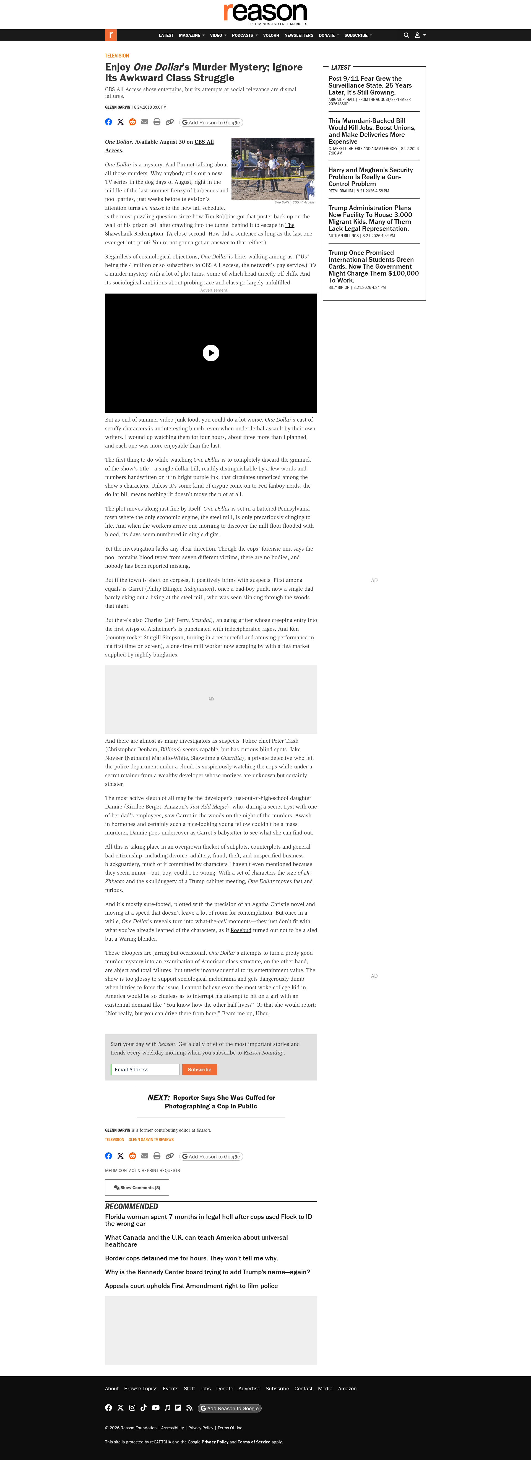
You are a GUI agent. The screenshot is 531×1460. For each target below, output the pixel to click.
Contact (304, 1388)
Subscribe (357, 35)
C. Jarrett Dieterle (346, 148)
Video (216, 35)
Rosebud (241, 930)
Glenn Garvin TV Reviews (151, 1139)
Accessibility (172, 1427)
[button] (420, 35)
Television (117, 55)
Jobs (206, 1388)
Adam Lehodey (384, 148)
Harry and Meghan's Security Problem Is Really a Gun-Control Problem (371, 177)
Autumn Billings (344, 235)
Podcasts (243, 35)
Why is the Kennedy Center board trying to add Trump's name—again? (207, 1272)
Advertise (249, 1388)
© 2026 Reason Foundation (131, 1427)
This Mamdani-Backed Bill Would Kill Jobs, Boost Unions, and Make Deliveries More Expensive (372, 131)
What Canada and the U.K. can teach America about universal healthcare (196, 1241)
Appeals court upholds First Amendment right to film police (191, 1285)
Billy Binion (339, 287)
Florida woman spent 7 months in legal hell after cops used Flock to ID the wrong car (208, 1220)
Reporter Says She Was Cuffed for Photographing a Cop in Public (211, 1101)
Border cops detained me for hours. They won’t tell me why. (191, 1258)
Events (170, 1388)
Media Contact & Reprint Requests (142, 1170)
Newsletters (299, 35)
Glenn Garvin (117, 107)
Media (325, 1388)
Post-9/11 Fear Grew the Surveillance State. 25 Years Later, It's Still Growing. (370, 85)
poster (264, 216)
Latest (166, 35)
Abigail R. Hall (342, 99)
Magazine (190, 35)
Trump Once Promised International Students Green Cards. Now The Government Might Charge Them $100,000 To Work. (374, 266)
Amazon (347, 1388)
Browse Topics (140, 1388)
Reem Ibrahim (341, 190)
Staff (189, 1388)
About (112, 1388)
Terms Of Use (230, 1427)
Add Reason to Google (214, 122)
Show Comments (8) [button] (139, 1187)
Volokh (271, 35)
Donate (327, 35)
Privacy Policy (200, 1427)
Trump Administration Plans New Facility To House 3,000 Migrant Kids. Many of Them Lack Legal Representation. (370, 218)
